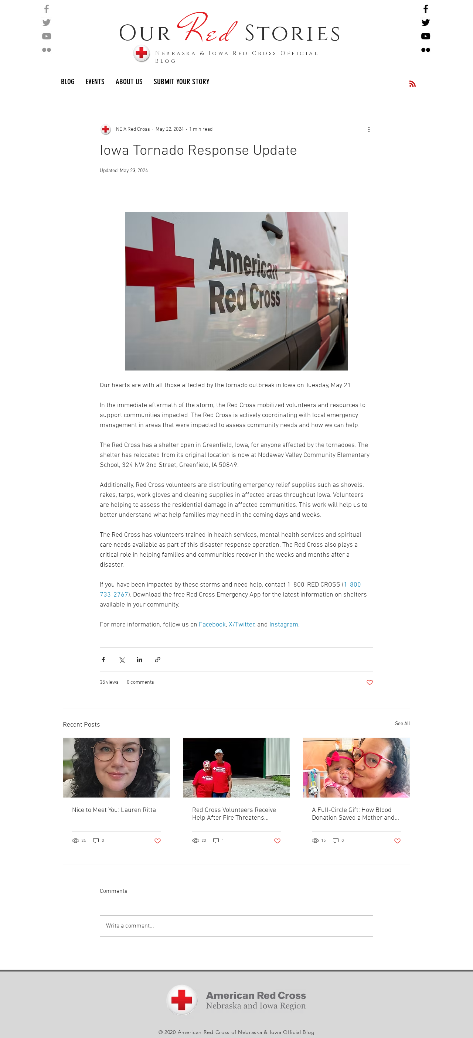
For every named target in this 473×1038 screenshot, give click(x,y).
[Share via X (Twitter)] (121, 659)
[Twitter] (46, 22)
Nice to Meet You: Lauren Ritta (114, 810)
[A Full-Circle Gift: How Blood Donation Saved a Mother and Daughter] (356, 768)
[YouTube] (46, 36)
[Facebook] (46, 8)
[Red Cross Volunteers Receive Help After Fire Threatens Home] (236, 768)
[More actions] (368, 129)
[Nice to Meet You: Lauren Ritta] (116, 768)
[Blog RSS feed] (412, 84)
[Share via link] (157, 659)
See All (402, 724)
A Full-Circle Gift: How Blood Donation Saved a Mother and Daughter (353, 814)
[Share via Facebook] (103, 659)
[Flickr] (46, 49)
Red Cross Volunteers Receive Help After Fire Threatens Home (234, 814)
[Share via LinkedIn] (139, 659)
